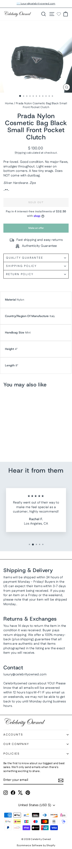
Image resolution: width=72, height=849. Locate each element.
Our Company (16, 744)
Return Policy (19, 274)
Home (9, 103)
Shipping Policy (21, 266)
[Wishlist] (58, 14)
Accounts (13, 735)
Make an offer (36, 229)
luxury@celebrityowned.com (25, 674)
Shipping (20, 153)
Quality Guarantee (24, 258)
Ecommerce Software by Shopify (36, 845)
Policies (11, 754)
